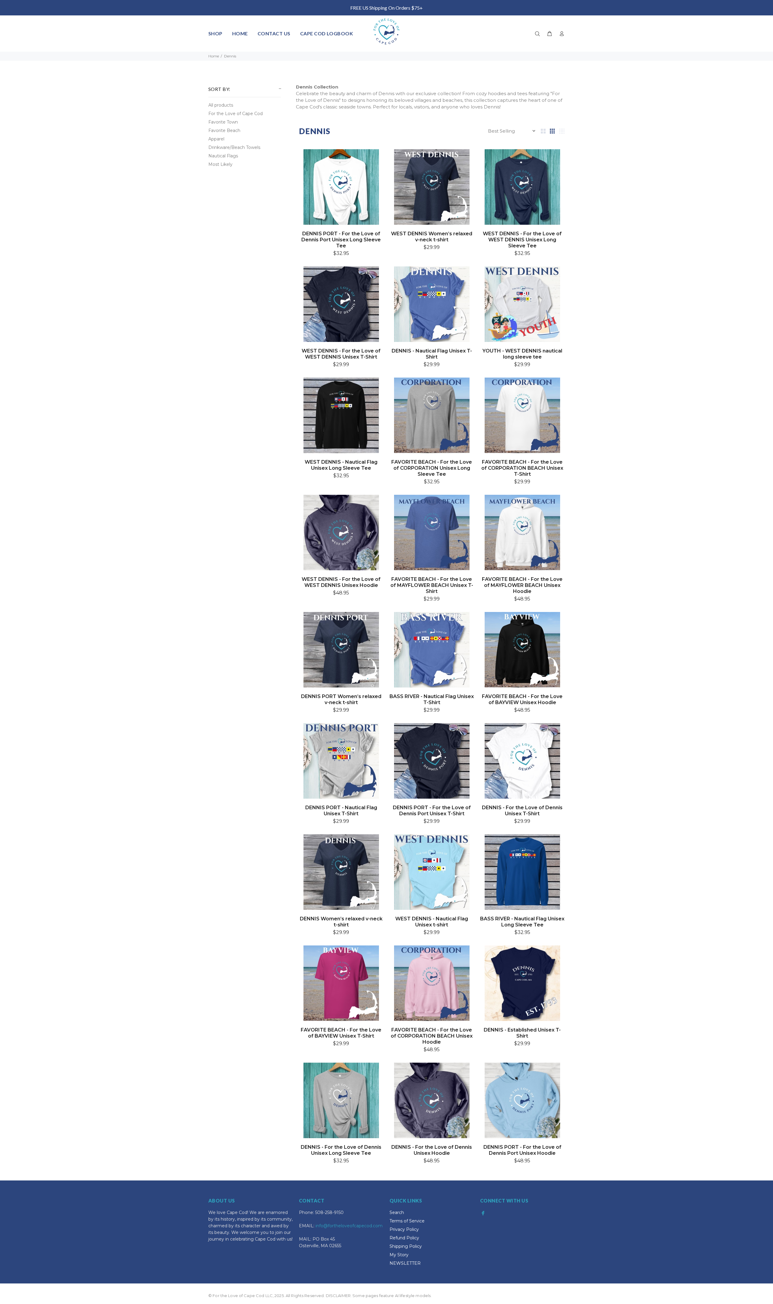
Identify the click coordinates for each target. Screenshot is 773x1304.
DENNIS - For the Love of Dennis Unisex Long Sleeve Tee (341, 1150)
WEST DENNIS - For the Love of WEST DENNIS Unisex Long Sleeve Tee (522, 240)
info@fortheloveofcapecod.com (349, 1225)
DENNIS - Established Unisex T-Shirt (522, 1033)
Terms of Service (407, 1221)
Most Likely (220, 164)
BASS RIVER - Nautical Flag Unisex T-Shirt (432, 699)
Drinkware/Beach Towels (234, 147)
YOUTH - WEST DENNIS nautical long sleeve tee (522, 354)
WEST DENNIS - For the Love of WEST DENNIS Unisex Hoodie (341, 582)
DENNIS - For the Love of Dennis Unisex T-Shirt (522, 810)
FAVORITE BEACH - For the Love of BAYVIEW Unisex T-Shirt (341, 1033)
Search (397, 1212)
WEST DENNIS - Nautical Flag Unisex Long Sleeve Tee (341, 465)
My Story (399, 1254)
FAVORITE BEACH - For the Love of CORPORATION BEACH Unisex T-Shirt (522, 468)
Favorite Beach (224, 130)
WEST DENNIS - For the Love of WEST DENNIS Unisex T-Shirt (341, 354)
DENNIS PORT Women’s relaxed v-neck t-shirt (341, 699)
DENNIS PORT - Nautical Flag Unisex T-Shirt (341, 810)
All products (220, 105)
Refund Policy (404, 1238)
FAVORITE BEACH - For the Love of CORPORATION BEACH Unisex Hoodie (432, 1036)
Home (213, 56)
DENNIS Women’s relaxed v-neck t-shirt (341, 922)
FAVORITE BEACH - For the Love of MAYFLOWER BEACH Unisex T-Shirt (431, 585)
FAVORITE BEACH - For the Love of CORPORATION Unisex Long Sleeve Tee (431, 468)
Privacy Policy (404, 1229)
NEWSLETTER (405, 1263)
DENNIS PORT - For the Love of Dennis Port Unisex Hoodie (522, 1150)
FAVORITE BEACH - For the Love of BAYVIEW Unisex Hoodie (522, 699)
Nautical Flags (223, 156)
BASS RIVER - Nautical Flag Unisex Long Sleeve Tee (522, 922)
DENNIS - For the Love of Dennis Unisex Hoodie (431, 1150)
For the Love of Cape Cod (235, 113)
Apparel (216, 139)
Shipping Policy (406, 1246)
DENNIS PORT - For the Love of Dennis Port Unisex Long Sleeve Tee (341, 240)
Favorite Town (223, 122)
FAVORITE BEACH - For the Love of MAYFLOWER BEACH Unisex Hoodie (522, 585)
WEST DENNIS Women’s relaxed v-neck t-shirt (431, 237)
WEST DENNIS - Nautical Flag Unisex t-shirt (431, 922)
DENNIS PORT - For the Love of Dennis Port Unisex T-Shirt (432, 810)
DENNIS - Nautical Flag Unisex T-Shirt (432, 354)
